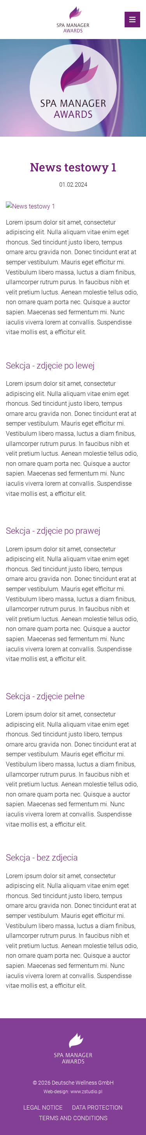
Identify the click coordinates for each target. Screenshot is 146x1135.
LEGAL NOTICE (43, 1107)
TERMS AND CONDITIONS (73, 1118)
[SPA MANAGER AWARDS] (73, 19)
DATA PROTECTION (97, 1107)
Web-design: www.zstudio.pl (73, 1091)
